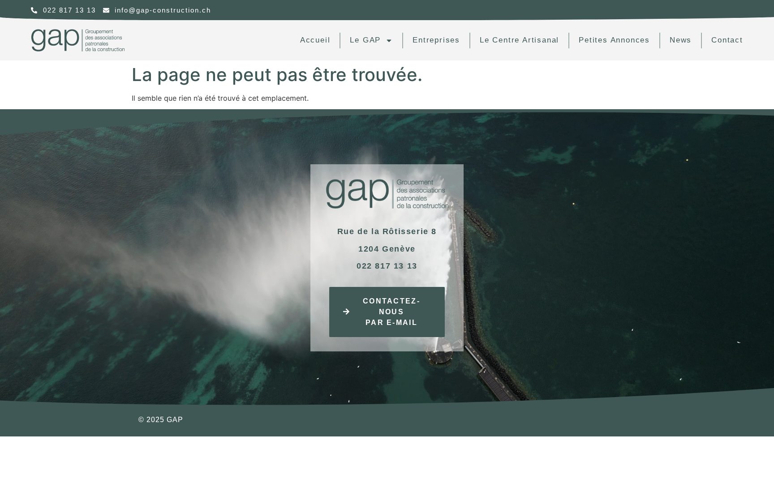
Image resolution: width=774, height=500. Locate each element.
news (681, 40)
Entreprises (436, 40)
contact (727, 40)
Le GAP (365, 40)
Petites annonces (614, 40)
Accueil (315, 40)
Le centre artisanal (519, 40)
